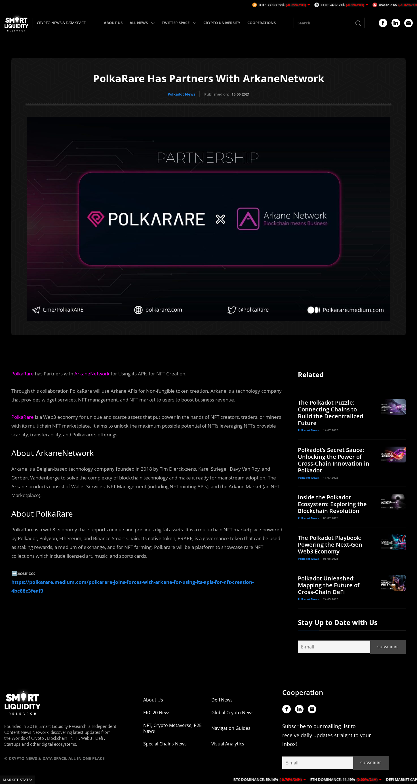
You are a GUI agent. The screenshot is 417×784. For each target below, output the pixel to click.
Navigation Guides (230, 728)
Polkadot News (181, 94)
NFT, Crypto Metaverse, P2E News (172, 728)
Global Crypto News (232, 712)
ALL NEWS (139, 22)
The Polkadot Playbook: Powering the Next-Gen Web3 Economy (330, 544)
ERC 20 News (156, 712)
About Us (153, 700)
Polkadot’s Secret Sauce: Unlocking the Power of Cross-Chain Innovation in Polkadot (333, 460)
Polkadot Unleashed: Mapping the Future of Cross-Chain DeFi (328, 585)
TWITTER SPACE (175, 22)
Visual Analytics (227, 744)
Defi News (222, 700)
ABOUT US (113, 22)
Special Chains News (165, 744)
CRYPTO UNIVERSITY (221, 22)
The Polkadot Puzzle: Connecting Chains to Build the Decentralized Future (330, 413)
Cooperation (302, 692)
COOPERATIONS (261, 22)
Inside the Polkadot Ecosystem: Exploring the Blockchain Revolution (332, 504)
